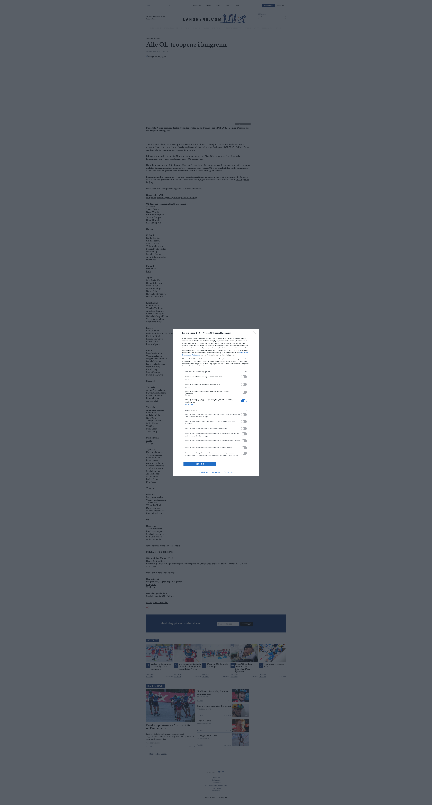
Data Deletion (203, 472)
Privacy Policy (229, 472)
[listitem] (216, 372)
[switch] (244, 376)
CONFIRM (200, 464)
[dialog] (216, 402)
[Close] (255, 333)
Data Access (216, 472)
